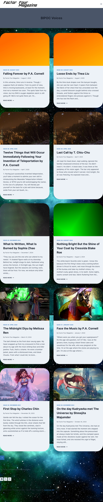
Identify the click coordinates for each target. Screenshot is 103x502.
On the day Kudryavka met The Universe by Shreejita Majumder (78, 413)
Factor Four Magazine (12, 78)
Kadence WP (49, 490)
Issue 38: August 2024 (65, 240)
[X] (5, 479)
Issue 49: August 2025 (11, 70)
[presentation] (24, 49)
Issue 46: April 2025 (10, 149)
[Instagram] (9, 479)
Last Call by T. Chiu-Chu (73, 152)
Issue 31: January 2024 (65, 325)
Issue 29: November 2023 (65, 405)
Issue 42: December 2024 (12, 240)
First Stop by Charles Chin (21, 409)
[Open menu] (101, 4)
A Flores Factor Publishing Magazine (15, 469)
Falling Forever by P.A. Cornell (23, 73)
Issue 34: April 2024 (10, 325)
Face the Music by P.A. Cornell (77, 328)
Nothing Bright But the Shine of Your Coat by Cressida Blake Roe (78, 248)
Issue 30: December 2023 (12, 405)
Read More (8, 100)
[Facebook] (1, 479)
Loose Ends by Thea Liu (73, 73)
